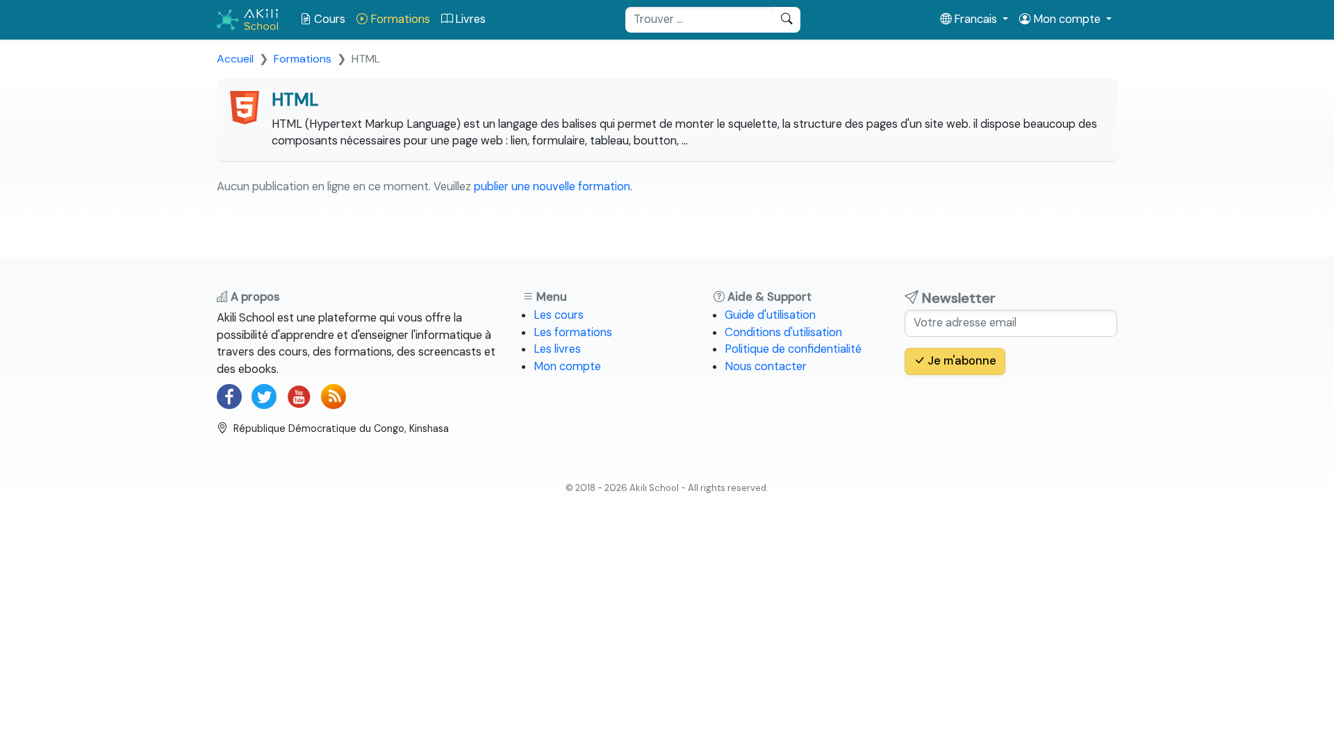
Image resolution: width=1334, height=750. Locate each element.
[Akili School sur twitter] (264, 396)
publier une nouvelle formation (552, 186)
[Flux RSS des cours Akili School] (333, 396)
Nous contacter (766, 366)
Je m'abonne (960, 360)
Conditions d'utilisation (783, 332)
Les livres (557, 349)
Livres (469, 19)
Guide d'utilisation (770, 315)
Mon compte (567, 366)
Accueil (235, 58)
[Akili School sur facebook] (229, 396)
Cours (328, 19)
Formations (399, 19)
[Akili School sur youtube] (298, 396)
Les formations (573, 332)
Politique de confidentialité (793, 349)
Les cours (559, 315)
